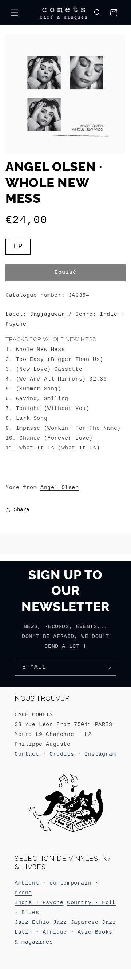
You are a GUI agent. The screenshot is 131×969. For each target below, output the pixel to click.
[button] (15, 13)
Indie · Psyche (39, 903)
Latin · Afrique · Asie (53, 932)
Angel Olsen (59, 488)
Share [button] (21, 509)
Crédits (61, 754)
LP (22, 248)
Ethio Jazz (49, 922)
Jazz (21, 922)
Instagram (100, 754)
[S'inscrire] (108, 667)
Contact (27, 754)
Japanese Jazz (93, 922)
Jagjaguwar (47, 314)
